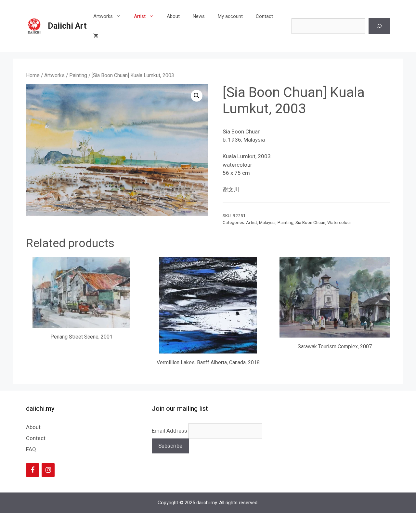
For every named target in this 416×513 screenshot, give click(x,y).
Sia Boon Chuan (310, 222)
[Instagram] (48, 470)
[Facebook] (32, 470)
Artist (140, 16)
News (199, 16)
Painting (78, 75)
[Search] (379, 26)
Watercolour (339, 222)
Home (33, 75)
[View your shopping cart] (96, 36)
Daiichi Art (67, 26)
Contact (264, 16)
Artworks (103, 16)
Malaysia (267, 222)
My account (230, 16)
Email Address (170, 430)
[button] (196, 96)
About (173, 16)
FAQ (31, 449)
